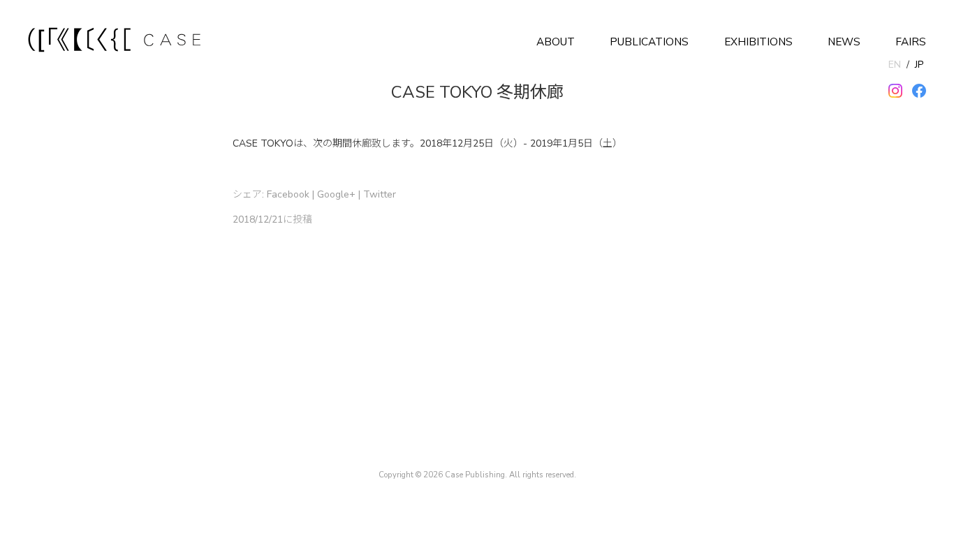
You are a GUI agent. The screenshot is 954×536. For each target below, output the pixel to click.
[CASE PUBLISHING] (115, 42)
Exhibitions (758, 41)
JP (919, 64)
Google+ (336, 194)
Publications (649, 41)
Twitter (379, 194)
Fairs (910, 41)
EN (894, 64)
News (844, 41)
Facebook (288, 194)
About (555, 41)
